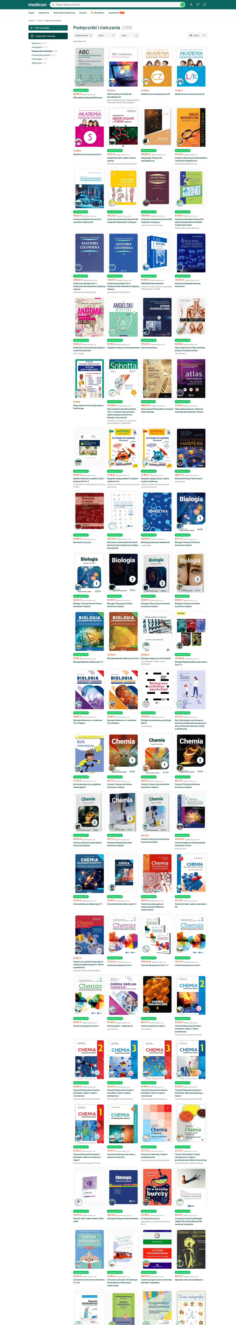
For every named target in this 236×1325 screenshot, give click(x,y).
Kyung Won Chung (160, 286)
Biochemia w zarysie (82, 542)
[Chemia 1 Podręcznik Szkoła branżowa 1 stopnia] (123, 755)
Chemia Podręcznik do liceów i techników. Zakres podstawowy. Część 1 (189, 1093)
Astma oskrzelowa (149, 347)
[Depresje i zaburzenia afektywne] (191, 1253)
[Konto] (191, 4)
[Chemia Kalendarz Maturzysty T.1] (89, 874)
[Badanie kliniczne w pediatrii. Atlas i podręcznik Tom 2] (89, 447)
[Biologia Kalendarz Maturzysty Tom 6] (123, 632)
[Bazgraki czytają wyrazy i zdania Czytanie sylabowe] (157, 448)
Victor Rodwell (180, 482)
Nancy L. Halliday (154, 289)
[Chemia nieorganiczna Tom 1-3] (157, 935)
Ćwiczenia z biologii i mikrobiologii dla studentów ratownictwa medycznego (122, 1283)
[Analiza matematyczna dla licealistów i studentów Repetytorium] (191, 128)
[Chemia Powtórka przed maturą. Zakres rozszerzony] (123, 1125)
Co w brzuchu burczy (150, 1218)
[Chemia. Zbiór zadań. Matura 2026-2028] (89, 1187)
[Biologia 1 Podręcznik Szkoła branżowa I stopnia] (191, 513)
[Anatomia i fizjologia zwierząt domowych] (191, 253)
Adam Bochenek (79, 292)
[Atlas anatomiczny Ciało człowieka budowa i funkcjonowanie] (191, 316)
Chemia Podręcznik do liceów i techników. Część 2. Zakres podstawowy (188, 1029)
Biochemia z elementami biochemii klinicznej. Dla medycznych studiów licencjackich (122, 545)
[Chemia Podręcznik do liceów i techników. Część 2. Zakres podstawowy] (191, 996)
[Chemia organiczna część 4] (157, 994)
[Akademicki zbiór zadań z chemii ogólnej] (123, 128)
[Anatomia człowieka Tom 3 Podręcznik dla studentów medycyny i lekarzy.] (123, 254)
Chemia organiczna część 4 (153, 1026)
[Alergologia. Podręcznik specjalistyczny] (157, 127)
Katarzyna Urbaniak (114, 484)
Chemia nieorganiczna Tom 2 (187, 965)
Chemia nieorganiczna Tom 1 (119, 965)
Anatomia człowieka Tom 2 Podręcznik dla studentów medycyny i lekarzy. (89, 286)
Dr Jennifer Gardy (158, 1222)
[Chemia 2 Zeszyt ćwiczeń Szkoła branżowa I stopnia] (89, 813)
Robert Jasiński (127, 484)
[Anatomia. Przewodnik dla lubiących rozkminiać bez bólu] (89, 318)
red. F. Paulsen (128, 421)
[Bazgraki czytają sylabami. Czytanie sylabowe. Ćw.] (123, 448)
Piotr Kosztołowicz (162, 1160)
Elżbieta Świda (180, 164)
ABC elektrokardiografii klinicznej (87, 97)
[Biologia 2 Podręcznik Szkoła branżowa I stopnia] (123, 574)
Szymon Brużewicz (192, 228)
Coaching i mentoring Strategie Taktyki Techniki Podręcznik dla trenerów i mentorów (188, 1221)
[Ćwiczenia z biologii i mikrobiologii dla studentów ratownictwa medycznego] (123, 1248)
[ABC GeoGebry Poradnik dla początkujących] (123, 68)
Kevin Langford (78, 354)
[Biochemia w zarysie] (89, 511)
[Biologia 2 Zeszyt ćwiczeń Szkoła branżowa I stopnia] (157, 574)
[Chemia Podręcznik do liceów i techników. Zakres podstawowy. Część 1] (191, 1060)
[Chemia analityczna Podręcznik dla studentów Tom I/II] (191, 811)
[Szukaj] (182, 4)
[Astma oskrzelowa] (157, 318)
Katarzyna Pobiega (125, 100)
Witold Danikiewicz (126, 1099)
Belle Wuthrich (146, 1222)
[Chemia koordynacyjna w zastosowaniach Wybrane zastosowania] (157, 874)
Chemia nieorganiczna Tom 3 (86, 1026)
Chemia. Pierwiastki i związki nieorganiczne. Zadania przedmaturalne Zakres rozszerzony (191, 1157)
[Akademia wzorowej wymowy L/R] (191, 68)
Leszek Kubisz (146, 545)
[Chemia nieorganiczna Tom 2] (191, 935)
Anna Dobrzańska (88, 484)
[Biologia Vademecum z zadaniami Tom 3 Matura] (123, 690)
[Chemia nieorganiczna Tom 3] (89, 996)
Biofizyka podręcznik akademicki (155, 542)
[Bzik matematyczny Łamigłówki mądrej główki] (89, 756)
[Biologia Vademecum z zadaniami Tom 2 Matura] (89, 690)
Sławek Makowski (162, 484)
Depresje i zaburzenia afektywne (189, 1280)
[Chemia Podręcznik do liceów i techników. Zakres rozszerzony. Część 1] (89, 1125)
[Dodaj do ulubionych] (101, 50)
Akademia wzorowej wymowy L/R (189, 94)
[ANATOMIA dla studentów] (157, 252)
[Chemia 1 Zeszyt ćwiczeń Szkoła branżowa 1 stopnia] (157, 755)
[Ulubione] (197, 4)
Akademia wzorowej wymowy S (87, 154)
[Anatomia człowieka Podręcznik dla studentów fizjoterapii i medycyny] (123, 187)
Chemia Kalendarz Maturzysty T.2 (121, 904)
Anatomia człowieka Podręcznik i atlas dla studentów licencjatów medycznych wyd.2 (189, 222)
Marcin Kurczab (191, 164)
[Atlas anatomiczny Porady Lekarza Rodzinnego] (89, 380)
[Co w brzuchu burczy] (157, 1187)
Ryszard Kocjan (180, 849)
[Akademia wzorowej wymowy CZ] (157, 68)
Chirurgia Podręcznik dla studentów (122, 1218)
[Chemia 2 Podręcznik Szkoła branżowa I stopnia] (191, 755)
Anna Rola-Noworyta (114, 164)
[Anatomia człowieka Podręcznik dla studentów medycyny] (157, 187)
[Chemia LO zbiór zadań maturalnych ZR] (191, 874)
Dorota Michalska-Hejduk (150, 661)
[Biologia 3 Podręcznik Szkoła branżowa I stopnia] (191, 574)
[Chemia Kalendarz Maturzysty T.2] (123, 872)
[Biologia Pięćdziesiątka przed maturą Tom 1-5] (191, 632)
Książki (39, 20)
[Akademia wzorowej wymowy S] (89, 128)
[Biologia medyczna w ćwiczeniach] (157, 632)
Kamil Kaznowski (181, 1035)
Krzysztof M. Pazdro (130, 164)
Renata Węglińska (128, 102)
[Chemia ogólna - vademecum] (123, 996)
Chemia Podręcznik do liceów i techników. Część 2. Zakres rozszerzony (86, 1093)
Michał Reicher (91, 292)
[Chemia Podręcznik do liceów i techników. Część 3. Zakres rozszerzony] (157, 1060)
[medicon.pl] (37, 4)
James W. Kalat (146, 726)
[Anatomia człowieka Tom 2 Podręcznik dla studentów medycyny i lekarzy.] (89, 254)
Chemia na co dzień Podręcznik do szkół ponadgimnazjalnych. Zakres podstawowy (88, 964)
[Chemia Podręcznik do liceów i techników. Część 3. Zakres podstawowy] (123, 1061)
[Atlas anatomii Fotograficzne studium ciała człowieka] (157, 379)
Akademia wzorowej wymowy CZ (155, 94)
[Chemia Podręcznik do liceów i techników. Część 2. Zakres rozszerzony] (89, 1060)
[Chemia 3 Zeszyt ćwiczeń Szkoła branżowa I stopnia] (157, 813)
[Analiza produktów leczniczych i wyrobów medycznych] (89, 189)
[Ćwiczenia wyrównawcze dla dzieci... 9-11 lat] (89, 1250)
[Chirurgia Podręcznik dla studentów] (123, 1187)
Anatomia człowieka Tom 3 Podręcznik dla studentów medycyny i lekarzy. (123, 286)
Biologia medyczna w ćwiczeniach (156, 658)
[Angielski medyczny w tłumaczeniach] (123, 317)
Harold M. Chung (147, 286)
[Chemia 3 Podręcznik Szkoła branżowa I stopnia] (123, 813)
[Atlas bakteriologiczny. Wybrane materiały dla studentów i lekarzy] (191, 379)
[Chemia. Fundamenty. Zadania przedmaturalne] (157, 1123)
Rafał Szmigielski (94, 970)
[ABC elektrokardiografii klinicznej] (89, 68)
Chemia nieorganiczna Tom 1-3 (154, 965)
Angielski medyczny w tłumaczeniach (123, 347)
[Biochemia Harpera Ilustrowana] (191, 448)
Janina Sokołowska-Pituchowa (152, 225)
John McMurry (146, 1029)
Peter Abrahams (180, 354)
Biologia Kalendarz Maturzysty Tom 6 (123, 658)
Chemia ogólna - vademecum (120, 1026)
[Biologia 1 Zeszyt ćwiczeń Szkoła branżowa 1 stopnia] (89, 574)
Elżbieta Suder (180, 228)
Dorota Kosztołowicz (148, 1160)
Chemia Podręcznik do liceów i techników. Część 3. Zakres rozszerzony (154, 1093)
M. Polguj (119, 421)
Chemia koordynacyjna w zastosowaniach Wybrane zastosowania (152, 907)
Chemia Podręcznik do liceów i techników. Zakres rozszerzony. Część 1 (87, 1157)
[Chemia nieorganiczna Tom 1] (123, 935)
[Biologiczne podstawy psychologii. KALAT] (157, 688)
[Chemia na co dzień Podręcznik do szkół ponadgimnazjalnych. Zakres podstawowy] (89, 935)
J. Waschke (111, 421)
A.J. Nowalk (77, 484)
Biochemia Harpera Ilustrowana (188, 478)
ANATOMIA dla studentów (152, 283)
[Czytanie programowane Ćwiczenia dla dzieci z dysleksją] (157, 1250)
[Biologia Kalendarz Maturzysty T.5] (89, 632)
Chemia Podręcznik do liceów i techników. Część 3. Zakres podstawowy (120, 1093)
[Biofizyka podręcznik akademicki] (157, 512)
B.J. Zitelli (99, 484)
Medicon (31, 20)
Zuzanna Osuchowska (149, 487)
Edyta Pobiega (112, 100)
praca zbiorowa (112, 1029)
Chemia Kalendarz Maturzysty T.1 (87, 904)
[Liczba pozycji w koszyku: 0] (205, 5)
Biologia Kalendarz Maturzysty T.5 (88, 662)
